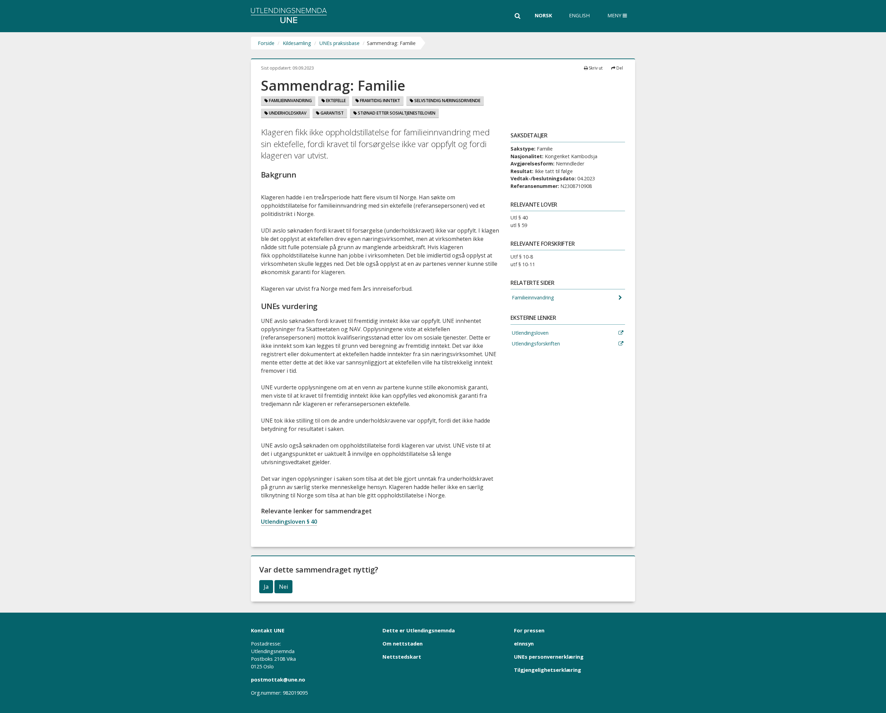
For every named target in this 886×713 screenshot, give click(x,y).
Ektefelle (335, 100)
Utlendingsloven (529, 333)
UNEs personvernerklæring (549, 656)
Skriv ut (595, 68)
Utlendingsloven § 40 (289, 521)
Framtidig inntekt (379, 100)
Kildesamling (297, 43)
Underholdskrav (287, 113)
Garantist (331, 113)
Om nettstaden (402, 643)
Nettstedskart (401, 656)
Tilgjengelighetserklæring (547, 669)
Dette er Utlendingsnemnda (418, 630)
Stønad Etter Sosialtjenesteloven (396, 113)
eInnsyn (524, 643)
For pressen (529, 630)
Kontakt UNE (267, 630)
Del (619, 68)
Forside (266, 43)
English (579, 15)
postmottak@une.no (278, 679)
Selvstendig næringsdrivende (446, 100)
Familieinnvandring (290, 100)
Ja (266, 586)
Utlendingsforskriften (535, 343)
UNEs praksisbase (339, 43)
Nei (283, 586)
